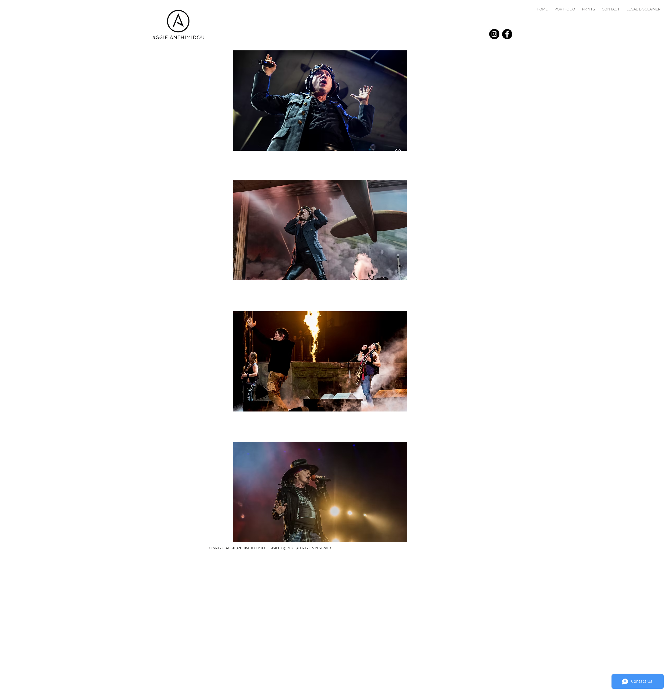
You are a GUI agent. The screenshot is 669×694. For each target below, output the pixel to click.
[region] (320, 100)
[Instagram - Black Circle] (494, 34)
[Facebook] (507, 34)
